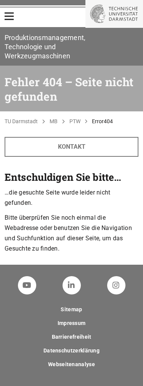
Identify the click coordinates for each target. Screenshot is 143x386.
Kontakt (71, 146)
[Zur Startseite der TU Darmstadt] (114, 14)
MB (54, 121)
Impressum (72, 323)
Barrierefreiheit (72, 337)
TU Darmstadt (21, 121)
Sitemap (71, 309)
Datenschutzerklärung (71, 350)
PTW (74, 121)
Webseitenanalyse (71, 364)
